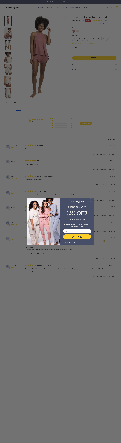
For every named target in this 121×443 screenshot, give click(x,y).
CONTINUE (77, 236)
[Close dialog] (91, 200)
